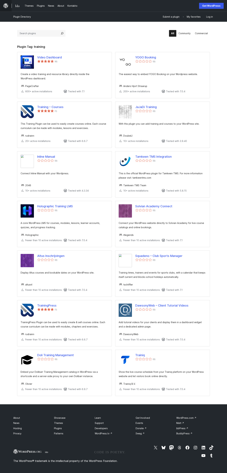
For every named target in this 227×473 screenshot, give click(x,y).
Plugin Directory (22, 16)
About (16, 417)
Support (99, 423)
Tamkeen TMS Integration (153, 156)
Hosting (17, 428)
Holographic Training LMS (55, 206)
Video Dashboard (49, 57)
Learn (98, 417)
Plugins (58, 428)
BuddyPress (184, 433)
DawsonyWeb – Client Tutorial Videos (161, 305)
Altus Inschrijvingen (50, 256)
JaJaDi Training (146, 107)
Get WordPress (211, 5)
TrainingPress (47, 305)
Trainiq (140, 355)
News (16, 423)
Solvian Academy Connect (153, 206)
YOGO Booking (145, 57)
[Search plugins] (62, 33)
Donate (141, 428)
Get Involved (143, 417)
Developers (101, 428)
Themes (58, 423)
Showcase (59, 417)
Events (139, 423)
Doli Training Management (55, 355)
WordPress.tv (103, 433)
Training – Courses (50, 107)
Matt (180, 423)
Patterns (58, 433)
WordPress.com (186, 417)
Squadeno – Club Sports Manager (158, 256)
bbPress (182, 428)
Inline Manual (46, 156)
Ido (46, 452)
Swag (140, 433)
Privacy (17, 433)
